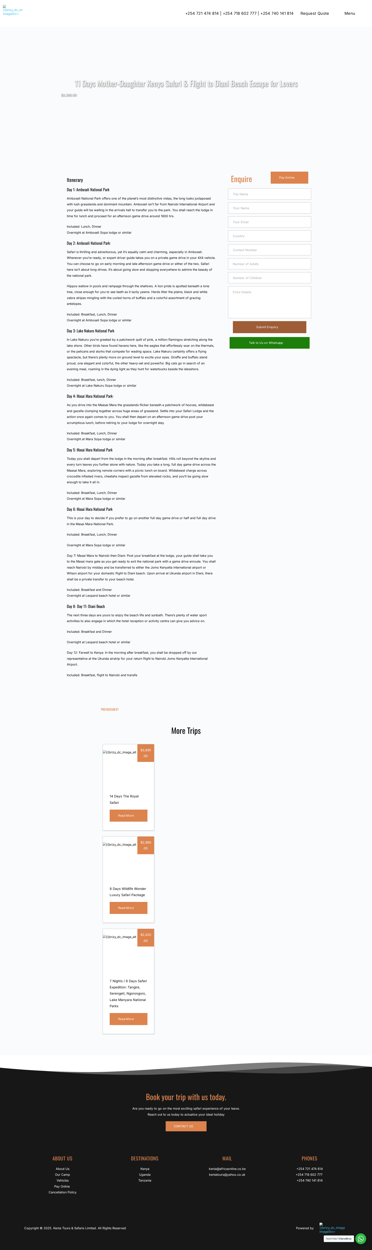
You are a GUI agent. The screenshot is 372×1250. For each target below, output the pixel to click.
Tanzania (144, 1180)
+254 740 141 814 (310, 1180)
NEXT (116, 709)
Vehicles (63, 1180)
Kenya (144, 1169)
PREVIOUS (107, 709)
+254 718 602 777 (309, 1175)
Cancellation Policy (63, 1192)
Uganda (145, 1175)
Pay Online (62, 1186)
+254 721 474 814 (309, 1169)
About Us (62, 1169)
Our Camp (62, 1175)
